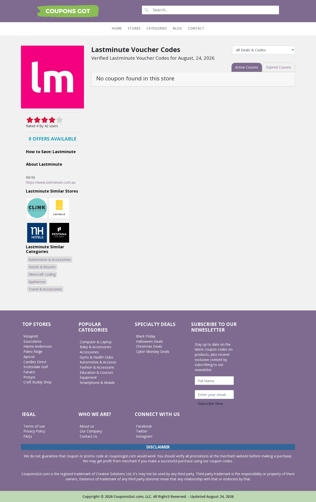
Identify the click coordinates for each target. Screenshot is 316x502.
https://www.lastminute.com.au (51, 182)
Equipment (88, 377)
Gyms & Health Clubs (96, 357)
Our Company (91, 431)
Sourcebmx (32, 341)
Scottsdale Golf (35, 366)
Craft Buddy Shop (37, 382)
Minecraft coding (42, 274)
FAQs (27, 436)
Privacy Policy (34, 431)
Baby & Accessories (95, 346)
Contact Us (88, 436)
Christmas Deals (149, 346)
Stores (134, 28)
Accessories (89, 352)
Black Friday (145, 336)
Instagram (144, 436)
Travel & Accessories (45, 289)
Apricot (29, 356)
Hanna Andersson (37, 346)
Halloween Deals (149, 341)
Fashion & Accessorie (97, 367)
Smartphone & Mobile (97, 382)
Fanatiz (29, 372)
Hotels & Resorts (42, 267)
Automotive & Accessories (50, 259)
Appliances (37, 281)
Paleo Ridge (32, 351)
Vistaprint (30, 336)
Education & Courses (96, 372)
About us (87, 426)
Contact (196, 28)
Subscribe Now (210, 403)
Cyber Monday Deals (152, 351)
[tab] (246, 67)
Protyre (29, 377)
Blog (177, 28)
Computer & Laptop (96, 342)
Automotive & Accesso (98, 362)
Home (118, 28)
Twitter (141, 431)
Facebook (144, 426)
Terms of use (34, 426)
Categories (156, 28)
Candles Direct (35, 361)
